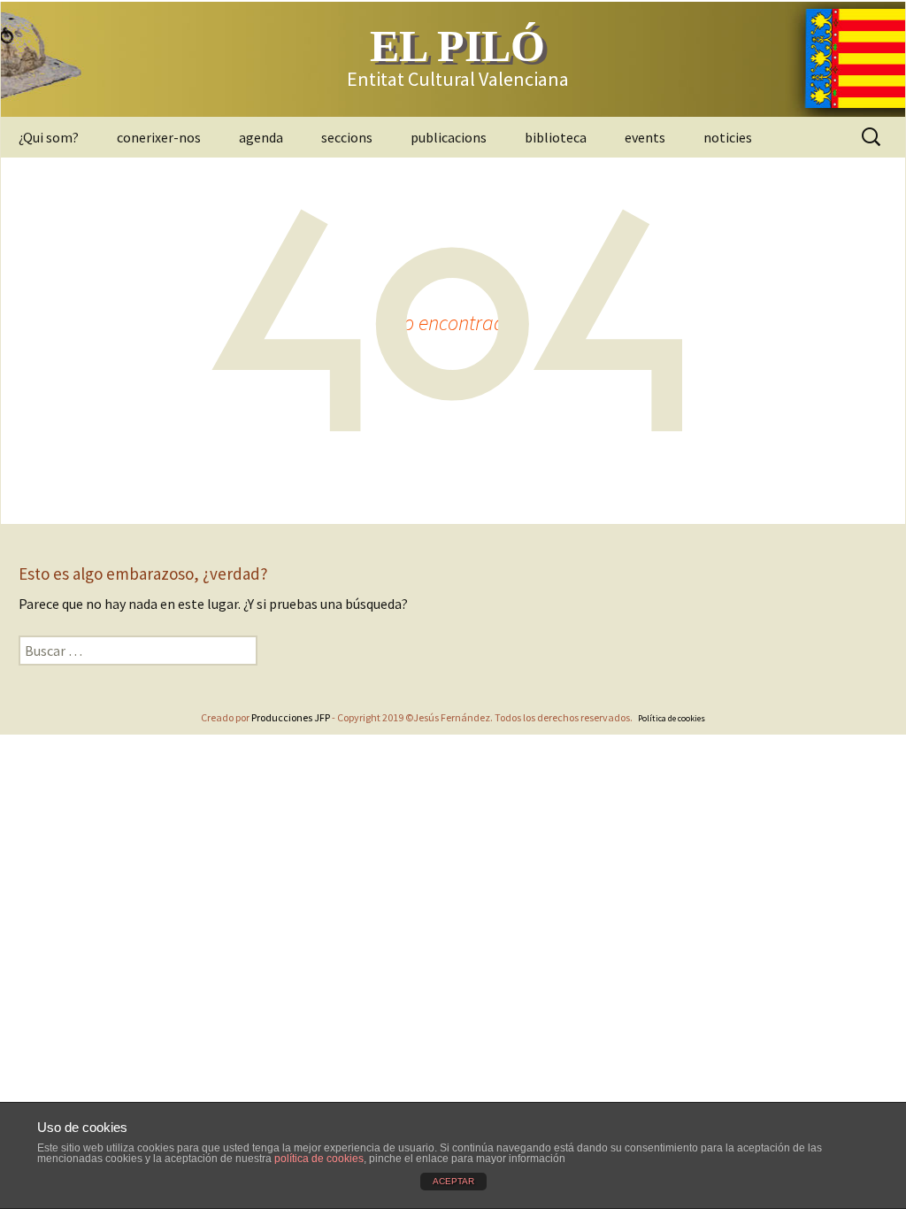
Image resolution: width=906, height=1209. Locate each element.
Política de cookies (671, 718)
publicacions (449, 137)
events (645, 137)
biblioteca (556, 137)
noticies (727, 137)
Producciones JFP (290, 717)
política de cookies (319, 1158)
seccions (346, 137)
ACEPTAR (453, 1181)
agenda (261, 137)
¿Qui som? (49, 137)
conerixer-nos (159, 137)
